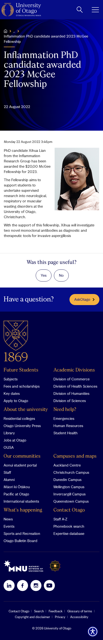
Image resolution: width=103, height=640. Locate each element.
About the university (26, 409)
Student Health (65, 433)
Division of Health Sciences (75, 386)
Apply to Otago (16, 401)
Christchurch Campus (71, 472)
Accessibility (79, 617)
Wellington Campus (68, 487)
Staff (7, 472)
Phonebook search (68, 526)
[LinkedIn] (9, 585)
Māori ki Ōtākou (17, 487)
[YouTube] (49, 585)
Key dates (12, 393)
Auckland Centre (67, 465)
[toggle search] (79, 9)
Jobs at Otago (15, 440)
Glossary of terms (79, 611)
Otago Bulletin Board (20, 541)
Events (9, 526)
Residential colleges (19, 418)
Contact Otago (69, 510)
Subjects (10, 379)
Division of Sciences (69, 401)
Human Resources (68, 426)
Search (39, 611)
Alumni (9, 479)
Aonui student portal (20, 465)
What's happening (23, 510)
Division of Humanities (71, 393)
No (61, 275)
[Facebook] (22, 585)
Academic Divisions (74, 370)
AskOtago (82, 299)
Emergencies (63, 418)
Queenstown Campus (71, 501)
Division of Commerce (71, 379)
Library (9, 433)
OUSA (9, 447)
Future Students (21, 370)
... (14, 31)
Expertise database (68, 533)
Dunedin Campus (67, 479)
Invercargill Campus (69, 494)
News (8, 519)
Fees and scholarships (22, 386)
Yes (43, 275)
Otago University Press (22, 426)
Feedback (56, 611)
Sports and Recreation (22, 533)
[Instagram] (35, 585)
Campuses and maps (75, 456)
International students (21, 501)
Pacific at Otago (16, 494)
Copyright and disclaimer (32, 617)
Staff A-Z (60, 519)
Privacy (60, 617)
